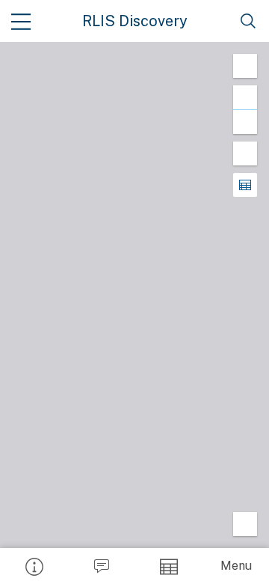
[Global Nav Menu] (20, 20)
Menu (236, 566)
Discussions (100, 566)
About (33, 566)
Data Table (168, 566)
